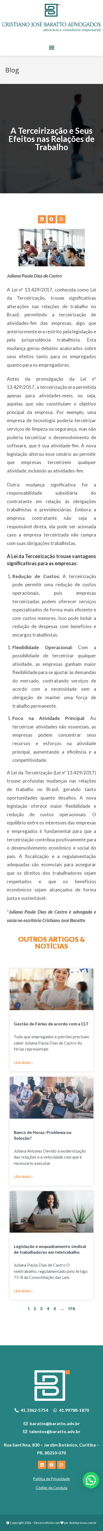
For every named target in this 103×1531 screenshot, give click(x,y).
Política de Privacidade (51, 1479)
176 (71, 1308)
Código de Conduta (51, 1488)
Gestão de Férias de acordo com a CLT (51, 1023)
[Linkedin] (42, 219)
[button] (51, 47)
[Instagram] (61, 219)
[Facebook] (52, 219)
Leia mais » (23, 1063)
